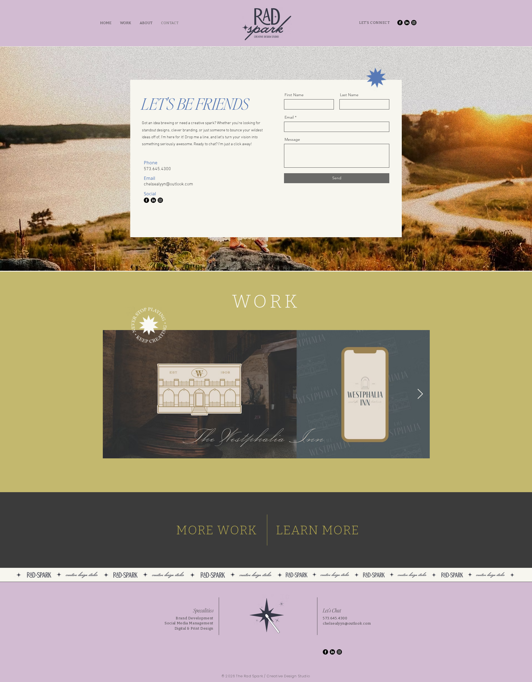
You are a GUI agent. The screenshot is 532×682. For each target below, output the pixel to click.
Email (289, 117)
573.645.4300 (335, 618)
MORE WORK (216, 530)
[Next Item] (420, 394)
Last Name (349, 95)
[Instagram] (413, 22)
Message (292, 139)
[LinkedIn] (407, 22)
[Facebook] (400, 22)
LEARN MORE (318, 530)
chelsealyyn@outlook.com (347, 623)
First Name (294, 95)
